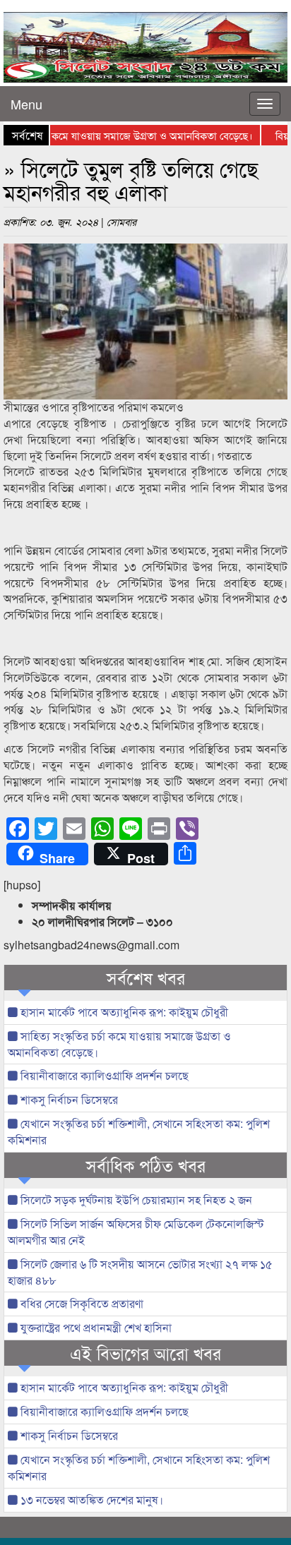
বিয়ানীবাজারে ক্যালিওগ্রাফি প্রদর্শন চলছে (103, 1075)
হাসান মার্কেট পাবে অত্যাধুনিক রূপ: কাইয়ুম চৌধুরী (123, 1012)
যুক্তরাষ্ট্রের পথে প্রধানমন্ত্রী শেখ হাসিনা (95, 1327)
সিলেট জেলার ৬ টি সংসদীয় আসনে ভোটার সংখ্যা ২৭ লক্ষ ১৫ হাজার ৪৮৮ (140, 1272)
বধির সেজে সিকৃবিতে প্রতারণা (80, 1303)
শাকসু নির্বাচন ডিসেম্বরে (68, 1099)
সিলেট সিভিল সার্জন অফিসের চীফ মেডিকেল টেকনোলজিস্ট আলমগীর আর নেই (136, 1231)
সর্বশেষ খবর (146, 977)
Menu (26, 104)
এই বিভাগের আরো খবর (145, 1353)
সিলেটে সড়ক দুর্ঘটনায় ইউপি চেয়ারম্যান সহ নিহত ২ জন (135, 1199)
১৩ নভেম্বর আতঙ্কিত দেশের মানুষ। (90, 1499)
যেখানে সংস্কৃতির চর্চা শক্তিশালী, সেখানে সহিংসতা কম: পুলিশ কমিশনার (139, 1131)
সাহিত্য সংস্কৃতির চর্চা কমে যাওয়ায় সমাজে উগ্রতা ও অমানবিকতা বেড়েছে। (119, 1044)
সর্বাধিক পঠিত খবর (146, 1165)
